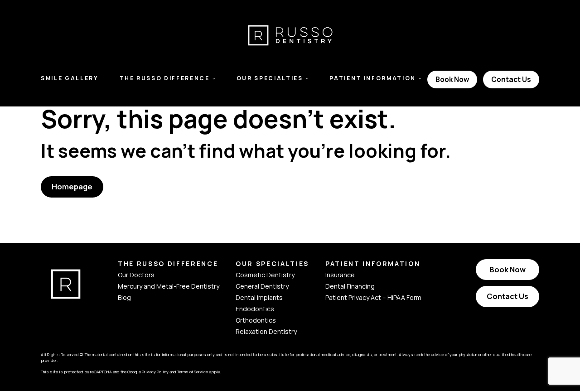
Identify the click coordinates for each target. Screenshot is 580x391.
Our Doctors (136, 274)
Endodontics (255, 308)
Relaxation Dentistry (266, 331)
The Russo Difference (165, 78)
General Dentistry (262, 286)
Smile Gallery (69, 78)
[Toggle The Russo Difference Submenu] (214, 78)
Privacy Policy (155, 372)
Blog (124, 297)
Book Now (452, 79)
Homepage (72, 186)
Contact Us (511, 79)
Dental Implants (259, 297)
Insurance (340, 274)
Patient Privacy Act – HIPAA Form (373, 297)
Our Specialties (270, 78)
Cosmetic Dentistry (265, 274)
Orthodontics (256, 320)
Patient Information (372, 78)
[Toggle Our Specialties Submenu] (307, 78)
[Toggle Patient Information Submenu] (420, 78)
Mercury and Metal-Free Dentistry (168, 286)
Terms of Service (192, 372)
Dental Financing (350, 286)
